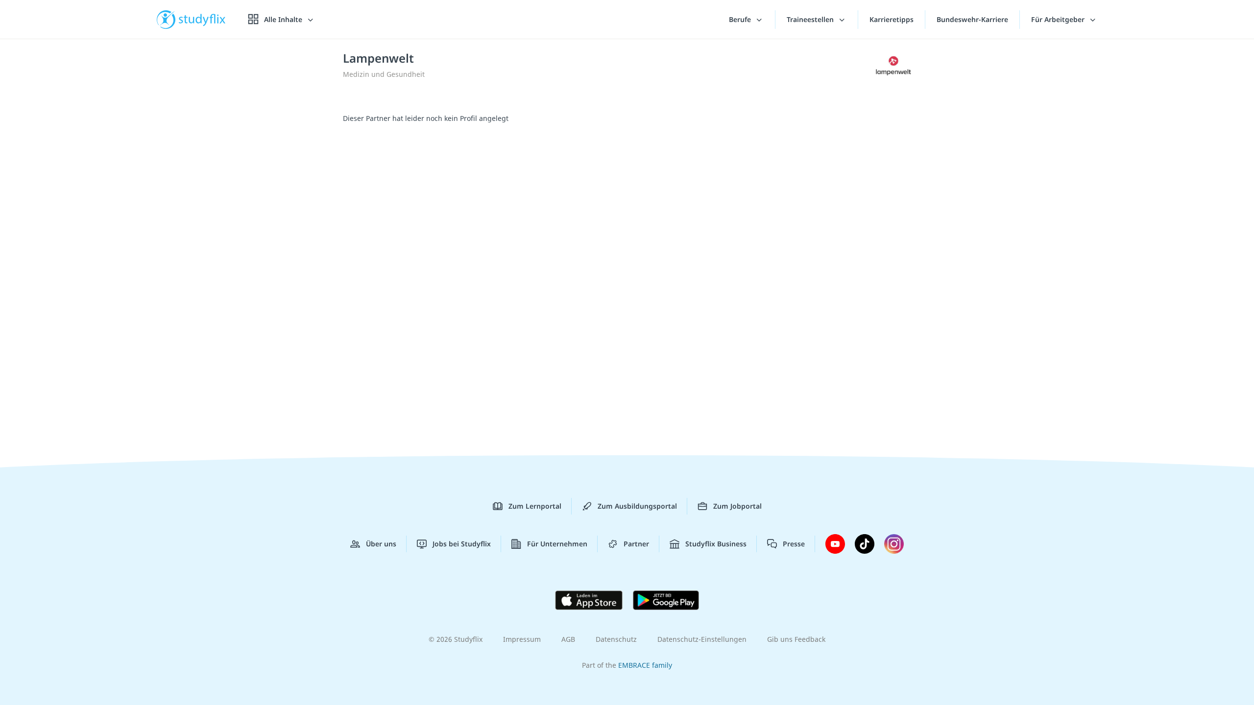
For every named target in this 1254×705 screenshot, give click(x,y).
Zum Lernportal (534, 506)
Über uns (381, 543)
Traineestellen (811, 19)
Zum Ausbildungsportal (637, 506)
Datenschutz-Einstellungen (702, 639)
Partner (636, 543)
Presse (794, 543)
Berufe (741, 19)
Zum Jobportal (737, 506)
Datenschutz (616, 639)
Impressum (522, 639)
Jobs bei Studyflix (462, 543)
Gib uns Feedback (796, 639)
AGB (568, 639)
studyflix (202, 19)
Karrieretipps (891, 19)
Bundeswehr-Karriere (972, 19)
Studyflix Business (716, 543)
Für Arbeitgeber (1058, 19)
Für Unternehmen (557, 543)
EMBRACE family (645, 665)
